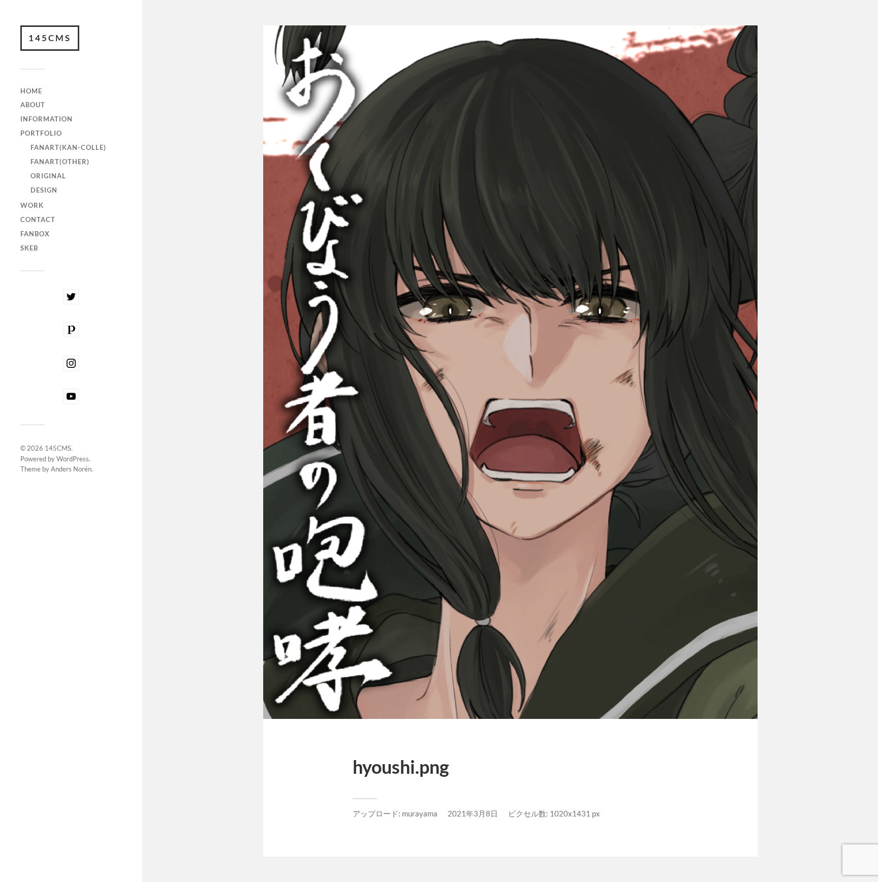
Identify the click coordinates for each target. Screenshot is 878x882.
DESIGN (43, 190)
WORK (32, 205)
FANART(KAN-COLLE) (68, 147)
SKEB (29, 248)
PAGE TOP (850, 846)
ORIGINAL (48, 176)
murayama (419, 813)
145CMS (49, 38)
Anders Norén (71, 469)
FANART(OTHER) (59, 162)
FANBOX (35, 234)
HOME (31, 91)
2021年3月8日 (473, 813)
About (32, 105)
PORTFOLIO (41, 133)
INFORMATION (46, 119)
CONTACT (37, 219)
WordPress (72, 459)
